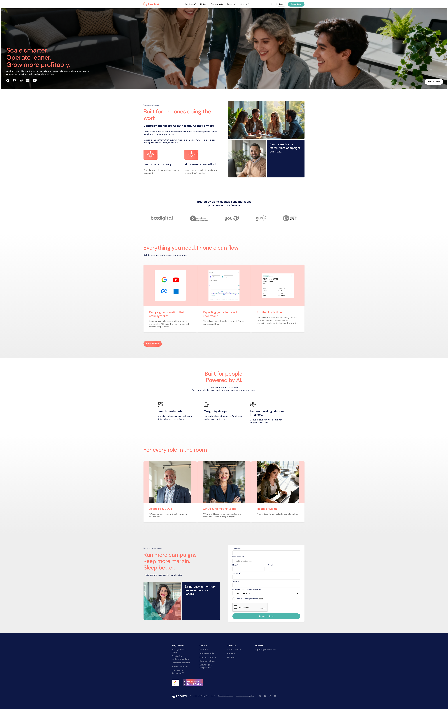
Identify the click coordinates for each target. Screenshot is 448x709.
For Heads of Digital (181, 662)
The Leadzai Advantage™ (178, 671)
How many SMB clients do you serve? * (247, 589)
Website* (236, 581)
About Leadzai (234, 649)
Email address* (238, 557)
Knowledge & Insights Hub (206, 666)
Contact (231, 657)
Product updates (208, 657)
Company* (236, 573)
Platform (203, 4)
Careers (231, 653)
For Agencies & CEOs (179, 651)
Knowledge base (207, 661)
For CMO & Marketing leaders (180, 657)
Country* (271, 565)
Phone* (235, 565)
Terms (260, 599)
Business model (217, 4)
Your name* (237, 549)
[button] (190, 4)
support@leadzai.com (265, 649)
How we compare (180, 666)
